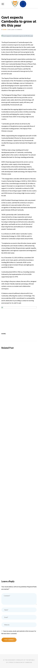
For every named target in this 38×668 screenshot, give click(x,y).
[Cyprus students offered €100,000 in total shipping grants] (19, 362)
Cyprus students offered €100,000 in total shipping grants (18, 381)
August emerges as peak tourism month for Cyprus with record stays (18, 456)
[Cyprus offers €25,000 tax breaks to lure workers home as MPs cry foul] (19, 475)
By (3, 29)
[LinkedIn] (13, 333)
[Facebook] (8, 333)
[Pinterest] (18, 333)
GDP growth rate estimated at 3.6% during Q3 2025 (18, 531)
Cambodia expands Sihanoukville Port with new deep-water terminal (18, 418)
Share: (3, 333)
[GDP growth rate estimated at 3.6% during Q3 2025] (19, 512)
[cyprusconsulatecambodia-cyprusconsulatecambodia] (19, 4)
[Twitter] (11, 333)
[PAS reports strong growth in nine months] (19, 550)
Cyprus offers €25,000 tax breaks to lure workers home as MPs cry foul (17, 493)
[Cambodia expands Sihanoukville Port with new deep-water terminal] (19, 400)
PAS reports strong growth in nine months (18, 567)
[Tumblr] (15, 333)
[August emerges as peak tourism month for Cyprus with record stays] (19, 437)
